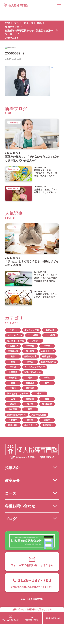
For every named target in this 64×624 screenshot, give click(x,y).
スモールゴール (14, 335)
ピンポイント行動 (15, 341)
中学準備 (30, 346)
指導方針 (12, 468)
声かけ (13, 367)
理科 (39, 393)
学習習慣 (13, 372)
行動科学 (13, 420)
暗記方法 (30, 388)
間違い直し (13, 425)
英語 (30, 409)
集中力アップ (30, 425)
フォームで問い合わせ (10, 620)
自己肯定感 (47, 404)
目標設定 (30, 399)
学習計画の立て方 (32, 372)
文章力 (13, 388)
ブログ (35, 341)
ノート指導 (50, 335)
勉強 (13, 356)
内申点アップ (47, 351)
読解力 (47, 420)
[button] (59, 5)
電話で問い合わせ (31, 620)
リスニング (13, 346)
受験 (13, 362)
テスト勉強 (33, 335)
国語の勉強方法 (48, 362)
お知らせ (50, 330)
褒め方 (30, 420)
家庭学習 (13, 378)
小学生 (47, 378)
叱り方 (30, 362)
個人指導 (30, 351)
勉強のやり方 (30, 356)
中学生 (47, 346)
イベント (13, 330)
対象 (30, 378)
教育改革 (30, 383)
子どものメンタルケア (34, 367)
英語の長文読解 (38, 415)
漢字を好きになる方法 (17, 393)
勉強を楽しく (48, 356)
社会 (47, 399)
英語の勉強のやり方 (16, 415)
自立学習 (13, 409)
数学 (47, 383)
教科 (13, 383)
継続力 (13, 404)
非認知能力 (48, 425)
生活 (13, 399)
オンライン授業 (31, 330)
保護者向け (13, 351)
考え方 (30, 404)
